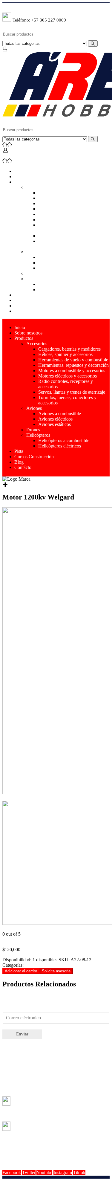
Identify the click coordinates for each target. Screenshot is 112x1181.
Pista (18, 294)
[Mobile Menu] (4, 155)
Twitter (29, 1172)
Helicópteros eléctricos (59, 289)
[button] (56, 970)
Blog (19, 305)
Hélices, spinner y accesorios (65, 198)
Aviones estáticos (54, 268)
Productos (23, 181)
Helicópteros (38, 278)
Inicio (19, 171)
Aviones (34, 251)
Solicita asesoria (56, 971)
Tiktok (79, 1172)
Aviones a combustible (59, 257)
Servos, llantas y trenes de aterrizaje (71, 235)
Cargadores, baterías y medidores (69, 192)
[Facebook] (2, 7)
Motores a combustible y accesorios (71, 214)
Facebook (11, 1172)
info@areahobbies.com (57, 1149)
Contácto (22, 311)
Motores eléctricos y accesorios (67, 219)
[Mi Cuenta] (5, 49)
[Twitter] (3, 7)
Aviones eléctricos (55, 262)
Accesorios (36, 187)
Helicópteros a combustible (63, 284)
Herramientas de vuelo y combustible (73, 203)
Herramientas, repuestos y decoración (73, 208)
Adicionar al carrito (21, 971)
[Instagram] (4, 7)
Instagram (62, 1172)
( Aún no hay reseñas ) (23, 939)
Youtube (44, 1172)
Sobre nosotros (28, 176)
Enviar (22, 1034)
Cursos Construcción (34, 300)
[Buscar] (93, 43)
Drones (33, 273)
